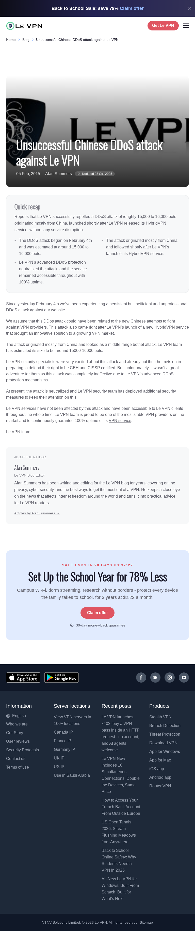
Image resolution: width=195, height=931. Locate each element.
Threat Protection (164, 734)
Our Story (14, 733)
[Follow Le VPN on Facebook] (141, 677)
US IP (59, 767)
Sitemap (146, 922)
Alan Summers (58, 174)
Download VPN (163, 743)
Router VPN (160, 786)
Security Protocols (22, 750)
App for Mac (160, 760)
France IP (62, 741)
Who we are (17, 724)
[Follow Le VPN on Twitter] (155, 677)
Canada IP (63, 732)
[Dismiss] (189, 8)
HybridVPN (164, 327)
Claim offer (97, 613)
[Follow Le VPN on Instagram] (170, 677)
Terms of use (17, 767)
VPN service (120, 420)
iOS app (156, 769)
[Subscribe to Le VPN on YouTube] (184, 677)
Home (11, 40)
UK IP (59, 758)
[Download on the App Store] (23, 677)
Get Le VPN (163, 25)
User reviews (18, 741)
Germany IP (64, 749)
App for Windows (164, 751)
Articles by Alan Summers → (37, 513)
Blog (25, 40)
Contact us (15, 758)
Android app (160, 777)
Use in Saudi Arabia (72, 775)
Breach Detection (165, 725)
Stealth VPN (160, 717)
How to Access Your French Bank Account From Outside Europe (121, 807)
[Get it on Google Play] (61, 677)
